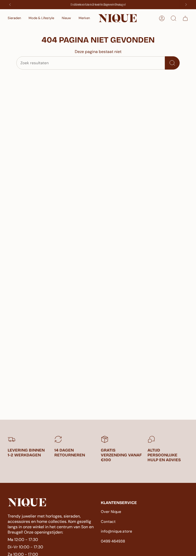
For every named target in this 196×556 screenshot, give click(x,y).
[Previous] (10, 4)
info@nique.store (116, 531)
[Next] (186, 4)
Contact (108, 521)
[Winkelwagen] (185, 18)
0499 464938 (113, 541)
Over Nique (111, 511)
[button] (14, 18)
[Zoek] (172, 63)
